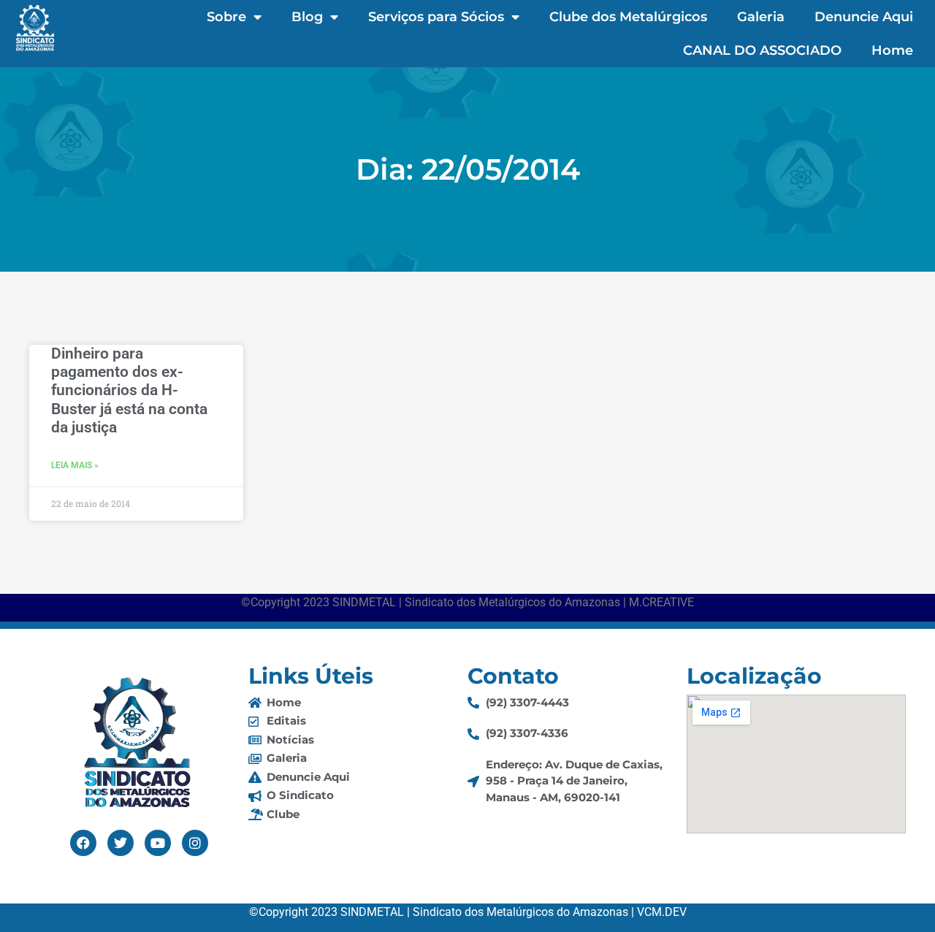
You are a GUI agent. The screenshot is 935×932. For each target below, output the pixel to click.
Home (892, 50)
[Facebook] (83, 843)
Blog (307, 17)
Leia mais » (75, 465)
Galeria (761, 17)
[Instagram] (195, 843)
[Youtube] (158, 843)
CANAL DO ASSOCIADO (762, 50)
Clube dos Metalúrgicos (628, 17)
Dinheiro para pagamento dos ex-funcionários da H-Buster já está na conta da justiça (129, 390)
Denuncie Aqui (863, 17)
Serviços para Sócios (436, 17)
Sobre (226, 17)
